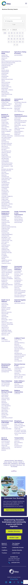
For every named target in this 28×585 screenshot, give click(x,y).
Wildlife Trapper (5, 385)
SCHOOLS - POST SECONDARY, (18, 275)
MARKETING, (4, 55)
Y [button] (14, 44)
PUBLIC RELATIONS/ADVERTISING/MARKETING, (11, 60)
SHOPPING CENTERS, (19, 425)
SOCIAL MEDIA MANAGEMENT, (5, 71)
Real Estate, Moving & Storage (6, 391)
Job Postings (22, 463)
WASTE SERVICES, (18, 385)
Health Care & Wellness (5, 300)
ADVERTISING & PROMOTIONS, (5, 84)
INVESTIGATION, (5, 205)
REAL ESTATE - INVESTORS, (5, 412)
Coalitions (4, 550)
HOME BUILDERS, (5, 239)
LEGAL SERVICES (5, 341)
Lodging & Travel (19, 338)
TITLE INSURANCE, (6, 405)
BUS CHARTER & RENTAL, (18, 443)
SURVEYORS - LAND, (6, 129)
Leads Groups (16, 553)
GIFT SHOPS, (17, 430)
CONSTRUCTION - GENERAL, (5, 223)
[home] (6, 3)
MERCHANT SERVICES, (7, 284)
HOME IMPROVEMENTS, (5, 133)
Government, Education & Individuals (18, 268)
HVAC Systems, (5, 242)
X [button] (22, 42)
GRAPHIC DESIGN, (6, 152)
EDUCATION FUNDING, (20, 290)
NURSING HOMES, (6, 307)
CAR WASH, (17, 110)
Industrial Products (6, 263)
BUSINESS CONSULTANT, (4, 121)
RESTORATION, (5, 142)
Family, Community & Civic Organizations (20, 213)
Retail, (15, 424)
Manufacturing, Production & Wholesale (6, 365)
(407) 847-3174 (15, 562)
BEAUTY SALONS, (18, 376)
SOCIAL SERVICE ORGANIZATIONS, (18, 220)
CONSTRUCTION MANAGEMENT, (5, 229)
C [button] (14, 33)
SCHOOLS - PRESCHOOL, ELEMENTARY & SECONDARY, (18, 279)
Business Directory (9, 460)
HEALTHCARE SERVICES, (4, 317)
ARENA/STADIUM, (5, 448)
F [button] (22, 33)
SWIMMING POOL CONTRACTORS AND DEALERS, (6, 253)
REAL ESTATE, (4, 393)
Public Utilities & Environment (19, 381)
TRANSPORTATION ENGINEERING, (6, 157)
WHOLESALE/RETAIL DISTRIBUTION (6, 371)
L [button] (22, 36)
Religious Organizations (18, 391)
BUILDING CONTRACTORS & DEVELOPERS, (5, 245)
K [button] (19, 36)
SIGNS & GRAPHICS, (6, 87)
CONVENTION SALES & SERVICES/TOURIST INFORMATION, (20, 356)
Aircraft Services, (18, 445)
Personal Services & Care (19, 364)
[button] (25, 3)
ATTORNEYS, (4, 339)
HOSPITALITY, (17, 345)
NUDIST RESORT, (18, 347)
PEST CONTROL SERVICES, (5, 127)
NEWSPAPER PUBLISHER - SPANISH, (7, 89)
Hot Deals (15, 462)
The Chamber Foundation (16, 544)
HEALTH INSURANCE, (6, 272)
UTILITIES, (16, 384)
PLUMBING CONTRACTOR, (5, 256)
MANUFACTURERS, (6, 368)
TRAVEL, (16, 341)
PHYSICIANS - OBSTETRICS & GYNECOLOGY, (5, 327)
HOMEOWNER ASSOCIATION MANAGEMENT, (5, 186)
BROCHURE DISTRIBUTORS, (5, 92)
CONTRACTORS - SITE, (6, 240)
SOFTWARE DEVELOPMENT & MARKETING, (18, 131)
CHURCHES (17, 393)
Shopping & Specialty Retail (19, 421)
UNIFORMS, (23, 431)
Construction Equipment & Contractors (5, 213)
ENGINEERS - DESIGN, (7, 204)
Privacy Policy (14, 579)
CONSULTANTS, (5, 123)
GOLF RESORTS (18, 361)
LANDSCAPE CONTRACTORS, (5, 249)
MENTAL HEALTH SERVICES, (5, 310)
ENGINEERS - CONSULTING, (4, 155)
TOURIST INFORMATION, (18, 352)
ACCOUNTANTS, (5, 119)
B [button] (11, 33)
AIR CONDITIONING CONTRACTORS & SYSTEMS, (6, 139)
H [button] (12, 36)
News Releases (18, 460)
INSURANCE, (4, 269)
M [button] (8, 39)
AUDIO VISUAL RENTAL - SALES (20, 434)
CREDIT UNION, (5, 274)
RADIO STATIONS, (5, 82)
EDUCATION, (17, 272)
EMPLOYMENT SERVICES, (5, 174)
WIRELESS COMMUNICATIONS (19, 135)
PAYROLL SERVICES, (6, 277)
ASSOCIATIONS (18, 222)
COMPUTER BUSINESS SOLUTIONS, (20, 123)
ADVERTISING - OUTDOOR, (5, 77)
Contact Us (6, 465)
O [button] (14, 39)
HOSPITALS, (4, 303)
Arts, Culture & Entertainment (5, 99)
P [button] (17, 39)
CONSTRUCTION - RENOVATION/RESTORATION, (8, 226)
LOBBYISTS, (10, 196)
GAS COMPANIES (18, 387)
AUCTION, (23, 430)
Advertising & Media (5, 52)
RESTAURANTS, (5, 424)
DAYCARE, (3, 172)
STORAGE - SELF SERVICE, (5, 400)
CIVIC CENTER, (18, 293)
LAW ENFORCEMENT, (6, 164)
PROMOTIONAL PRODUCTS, (5, 57)
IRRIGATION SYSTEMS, (7, 163)
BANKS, (10, 269)
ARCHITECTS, (4, 146)
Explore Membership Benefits (14, 510)
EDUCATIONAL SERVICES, (18, 287)
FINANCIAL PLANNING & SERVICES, (7, 279)
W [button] (20, 42)
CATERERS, (4, 425)
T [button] (11, 42)
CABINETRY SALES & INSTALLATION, (6, 261)
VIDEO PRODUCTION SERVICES (6, 95)
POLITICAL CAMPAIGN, (20, 295)
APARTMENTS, (5, 395)
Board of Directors (4, 544)
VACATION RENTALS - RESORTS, (19, 349)
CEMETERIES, (4, 195)
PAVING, (3, 258)
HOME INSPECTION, (6, 178)
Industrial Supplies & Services (20, 300)
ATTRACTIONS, (5, 102)
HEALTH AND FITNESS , (20, 374)
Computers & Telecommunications (20, 115)
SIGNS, (3, 68)
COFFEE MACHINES (6, 428)
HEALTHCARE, (4, 304)
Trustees (4, 553)
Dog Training (4, 208)
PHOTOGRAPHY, (5, 148)
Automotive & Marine (18, 99)
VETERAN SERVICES (19, 296)
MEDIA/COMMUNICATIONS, (8, 62)
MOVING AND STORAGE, (4, 415)
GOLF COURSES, (5, 442)
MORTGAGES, (4, 275)
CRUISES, (16, 359)
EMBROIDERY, (5, 198)
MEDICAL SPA (4, 335)
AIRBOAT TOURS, (5, 447)
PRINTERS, (4, 125)
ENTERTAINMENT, (5, 105)
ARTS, (2, 106)
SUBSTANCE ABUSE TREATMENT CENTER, (6, 331)
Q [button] (20, 39)
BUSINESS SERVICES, (6, 143)
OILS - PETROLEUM (19, 111)
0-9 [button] (5, 33)
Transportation (19, 438)
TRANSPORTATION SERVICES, (19, 440)
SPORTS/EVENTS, (5, 441)
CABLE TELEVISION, (19, 128)
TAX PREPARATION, (6, 151)
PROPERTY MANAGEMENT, (5, 403)
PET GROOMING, (5, 384)
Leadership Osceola (17, 547)
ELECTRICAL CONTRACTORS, (5, 232)
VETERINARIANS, (5, 382)
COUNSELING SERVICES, (17, 372)
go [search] (14, 24)
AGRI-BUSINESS (18, 55)
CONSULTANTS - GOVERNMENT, (5, 161)
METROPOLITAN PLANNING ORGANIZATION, (5, 181)
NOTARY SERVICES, (6, 170)
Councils (4, 547)
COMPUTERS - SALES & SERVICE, (20, 126)
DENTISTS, (4, 306)
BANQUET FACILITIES (6, 108)
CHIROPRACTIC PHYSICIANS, (18, 369)
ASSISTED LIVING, (5, 333)
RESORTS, (16, 344)
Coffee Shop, (4, 427)
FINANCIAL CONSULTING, (4, 282)
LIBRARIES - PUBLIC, (6, 104)
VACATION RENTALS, (19, 342)
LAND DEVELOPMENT (7, 417)
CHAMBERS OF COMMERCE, (5, 192)
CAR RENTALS (17, 447)
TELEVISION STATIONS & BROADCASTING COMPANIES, (7, 66)
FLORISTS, (20, 424)
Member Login (14, 537)
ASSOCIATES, (17, 289)
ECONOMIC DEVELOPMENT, (18, 284)
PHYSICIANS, (10, 324)
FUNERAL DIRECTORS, (7, 136)
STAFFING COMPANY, (6, 207)
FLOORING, (17, 431)
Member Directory (14, 531)
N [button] (11, 39)
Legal (3, 338)
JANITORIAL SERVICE (19, 303)
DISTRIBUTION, (5, 176)
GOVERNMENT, (18, 271)
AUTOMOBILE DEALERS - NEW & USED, (20, 103)
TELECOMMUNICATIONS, (20, 120)
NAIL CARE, (17, 378)
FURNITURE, (17, 428)
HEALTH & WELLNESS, (7, 322)
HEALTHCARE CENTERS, (4, 314)
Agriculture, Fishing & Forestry (20, 52)
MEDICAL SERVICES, (6, 312)
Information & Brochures (16, 465)
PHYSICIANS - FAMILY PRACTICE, (6, 320)
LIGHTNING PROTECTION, (4, 189)
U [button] (14, 42)
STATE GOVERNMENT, (19, 292)
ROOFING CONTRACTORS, (5, 220)
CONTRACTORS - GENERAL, (5, 217)
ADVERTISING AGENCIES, (4, 74)
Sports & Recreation (4, 438)
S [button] (8, 42)
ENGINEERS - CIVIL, (6, 237)
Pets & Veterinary (6, 381)
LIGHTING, (4, 196)
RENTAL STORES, (18, 427)
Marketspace (14, 463)
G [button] (9, 36)
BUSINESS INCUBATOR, (7, 169)
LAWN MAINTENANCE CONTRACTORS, (7, 235)
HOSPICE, (3, 324)
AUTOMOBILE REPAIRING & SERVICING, (17, 107)
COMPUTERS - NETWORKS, (17, 118)
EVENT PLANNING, (6, 131)
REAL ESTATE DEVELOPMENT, (5, 397)
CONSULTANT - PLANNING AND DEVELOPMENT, (5, 201)
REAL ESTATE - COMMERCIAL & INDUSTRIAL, (5, 409)
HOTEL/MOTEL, (18, 339)
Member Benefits (17, 550)
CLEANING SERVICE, (19, 367)
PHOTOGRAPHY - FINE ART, (7, 167)
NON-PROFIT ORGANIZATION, (18, 217)
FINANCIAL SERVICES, (7, 271)
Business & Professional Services (5, 116)
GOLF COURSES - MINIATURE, (5, 445)
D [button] (17, 33)
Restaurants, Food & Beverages (7, 421)
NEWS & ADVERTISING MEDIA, (7, 80)
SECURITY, (4, 149)
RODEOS (3, 450)
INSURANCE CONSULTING (4, 287)
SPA (21, 378)
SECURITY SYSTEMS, (6, 145)
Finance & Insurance (4, 267)
